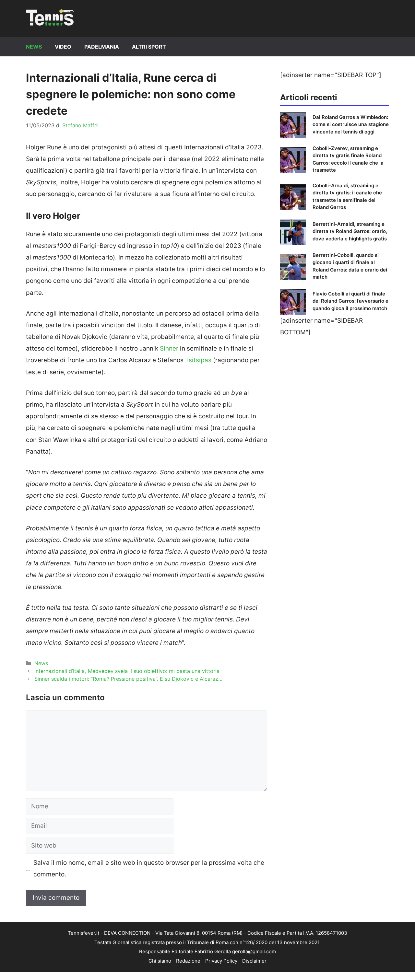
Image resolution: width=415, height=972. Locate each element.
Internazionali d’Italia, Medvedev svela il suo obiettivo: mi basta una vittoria (126, 671)
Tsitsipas (198, 360)
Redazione (188, 961)
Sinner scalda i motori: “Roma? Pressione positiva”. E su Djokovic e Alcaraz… (128, 679)
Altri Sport (149, 46)
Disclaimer (254, 961)
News (34, 46)
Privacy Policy (221, 961)
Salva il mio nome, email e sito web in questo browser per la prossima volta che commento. (148, 868)
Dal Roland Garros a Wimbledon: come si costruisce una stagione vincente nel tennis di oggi (351, 124)
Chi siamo (159, 961)
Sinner (169, 348)
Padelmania (101, 46)
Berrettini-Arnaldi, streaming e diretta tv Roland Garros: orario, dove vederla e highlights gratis (350, 231)
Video (63, 46)
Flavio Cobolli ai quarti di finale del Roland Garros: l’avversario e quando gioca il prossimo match (350, 301)
